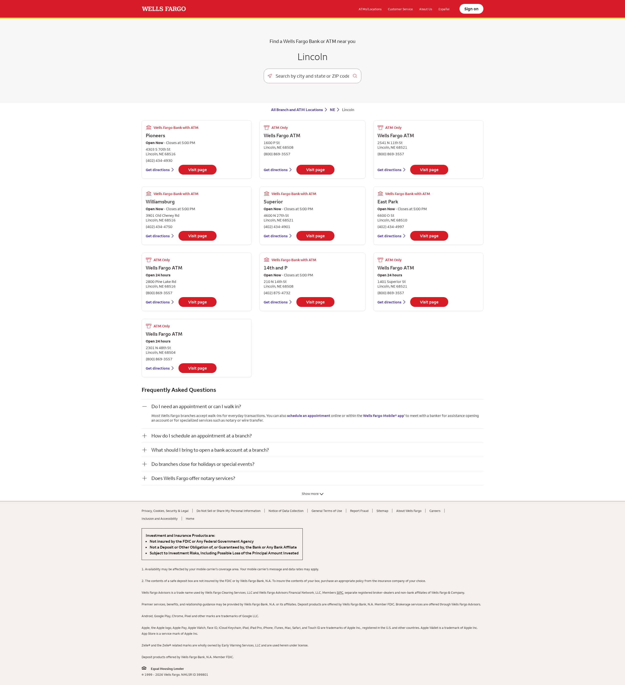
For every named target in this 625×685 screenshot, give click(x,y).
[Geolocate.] (270, 76)
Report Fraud (359, 511)
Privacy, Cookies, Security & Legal (165, 511)
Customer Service (400, 9)
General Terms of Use (327, 511)
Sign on (471, 8)
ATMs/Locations (370, 9)
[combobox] (312, 76)
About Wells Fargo (408, 511)
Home (190, 518)
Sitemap (382, 511)
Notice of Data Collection (286, 511)
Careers (434, 511)
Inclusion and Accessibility (160, 518)
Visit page (197, 169)
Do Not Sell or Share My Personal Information (228, 511)
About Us (425, 9)
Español (443, 9)
